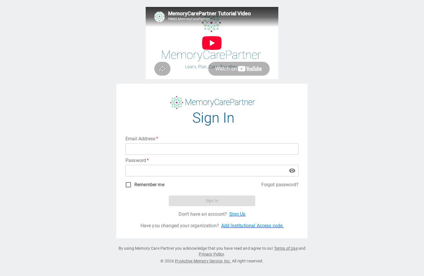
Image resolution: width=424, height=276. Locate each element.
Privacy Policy (211, 254)
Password (137, 160)
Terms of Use (286, 248)
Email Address (141, 138)
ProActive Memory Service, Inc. (203, 261)
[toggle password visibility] (292, 170)
